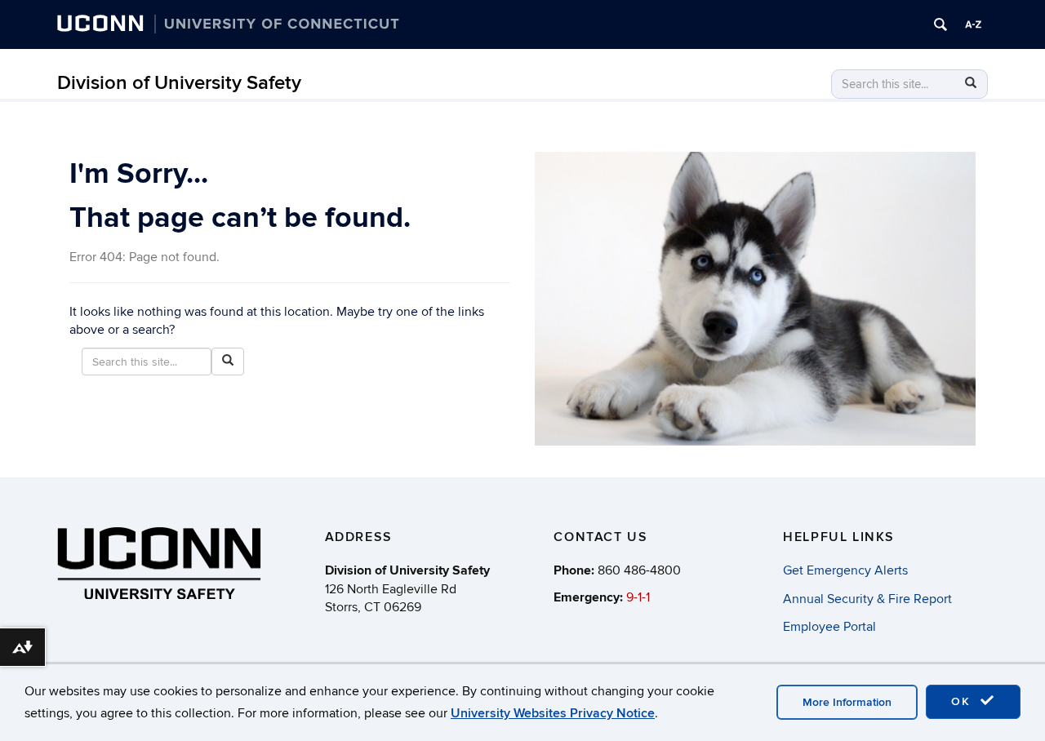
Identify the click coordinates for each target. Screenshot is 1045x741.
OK (963, 701)
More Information (847, 702)
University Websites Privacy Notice (553, 713)
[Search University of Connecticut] (940, 24)
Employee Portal (829, 627)
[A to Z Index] (973, 24)
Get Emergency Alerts (845, 570)
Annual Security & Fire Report (867, 599)
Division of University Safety (179, 83)
